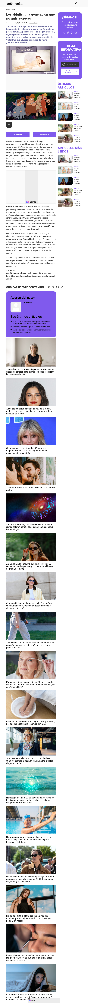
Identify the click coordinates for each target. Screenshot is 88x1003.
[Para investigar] (76, 3)
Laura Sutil (33, 23)
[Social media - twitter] (64, 33)
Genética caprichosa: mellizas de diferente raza (28, 273)
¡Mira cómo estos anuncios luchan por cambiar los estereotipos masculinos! (32, 331)
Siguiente (43, 135)
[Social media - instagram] (75, 33)
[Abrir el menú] (81, 3)
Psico (13, 9)
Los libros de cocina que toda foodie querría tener (31, 327)
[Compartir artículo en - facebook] (49, 287)
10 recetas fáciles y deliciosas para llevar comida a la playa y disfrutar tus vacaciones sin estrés (32, 323)
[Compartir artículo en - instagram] (57, 287)
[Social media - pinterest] (72, 33)
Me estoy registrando (68, 71)
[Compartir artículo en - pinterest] (62, 287)
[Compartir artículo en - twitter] (53, 287)
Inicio (8, 9)
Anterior (19, 135)
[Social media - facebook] (68, 33)
